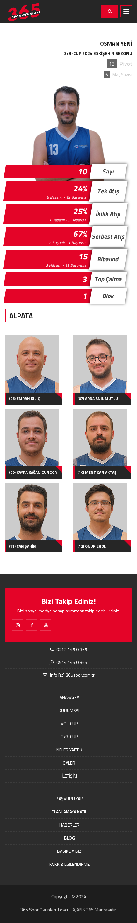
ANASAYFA (69, 697)
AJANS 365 (83, 909)
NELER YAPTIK (69, 749)
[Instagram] (17, 625)
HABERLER (69, 824)
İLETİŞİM (69, 776)
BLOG (69, 838)
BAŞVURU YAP (69, 798)
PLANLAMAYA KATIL (69, 811)
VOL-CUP (69, 723)
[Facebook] (31, 625)
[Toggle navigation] (126, 11)
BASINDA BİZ (69, 851)
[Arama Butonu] (109, 11)
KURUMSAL (69, 710)
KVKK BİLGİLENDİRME (69, 864)
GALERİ (69, 762)
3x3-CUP (69, 736)
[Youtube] (45, 625)
